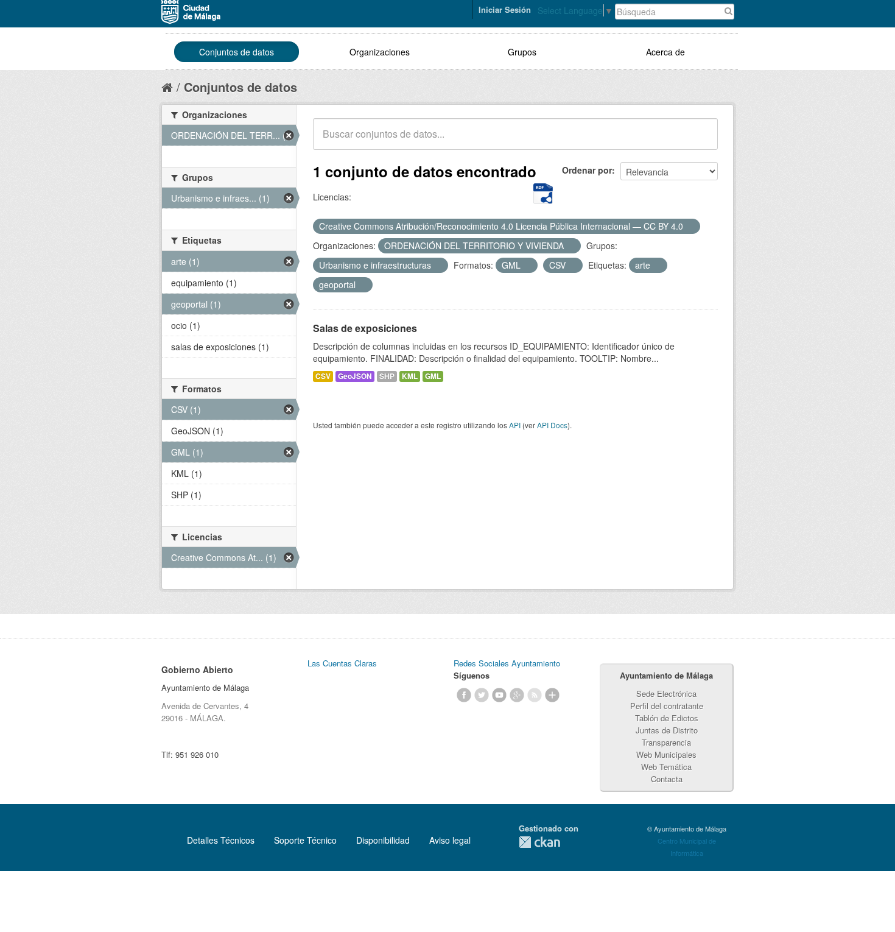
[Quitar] (690, 226)
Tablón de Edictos (666, 718)
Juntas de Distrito (667, 730)
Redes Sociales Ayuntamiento (507, 663)
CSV (323, 376)
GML (433, 376)
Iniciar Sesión (505, 9)
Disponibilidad (383, 840)
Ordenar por (587, 170)
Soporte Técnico (305, 840)
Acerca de (665, 52)
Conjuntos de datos (236, 52)
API (515, 425)
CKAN (539, 842)
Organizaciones (379, 52)
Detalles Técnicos (220, 840)
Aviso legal (450, 840)
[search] (700, 141)
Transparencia (666, 742)
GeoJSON (355, 376)
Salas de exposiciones (365, 328)
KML (410, 376)
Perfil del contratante (666, 705)
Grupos (522, 52)
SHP (387, 376)
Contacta (667, 779)
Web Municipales (666, 754)
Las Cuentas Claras (342, 663)
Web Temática (666, 766)
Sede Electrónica (666, 693)
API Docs (552, 425)
